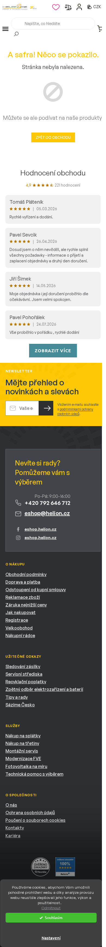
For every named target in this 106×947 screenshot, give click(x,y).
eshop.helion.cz (40, 529)
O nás (11, 805)
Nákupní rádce (20, 635)
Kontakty (14, 827)
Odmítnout (51, 908)
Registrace (16, 620)
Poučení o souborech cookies (35, 820)
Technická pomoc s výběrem (34, 774)
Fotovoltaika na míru (26, 766)
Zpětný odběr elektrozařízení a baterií (44, 689)
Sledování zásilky (22, 666)
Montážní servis (21, 751)
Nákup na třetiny (22, 743)
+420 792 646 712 (47, 502)
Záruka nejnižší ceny (26, 605)
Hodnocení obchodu (53, 172)
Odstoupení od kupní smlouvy (35, 589)
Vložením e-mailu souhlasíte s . (77, 409)
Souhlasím (54, 917)
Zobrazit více (53, 350)
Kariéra (12, 835)
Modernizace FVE (23, 758)
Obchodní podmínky (25, 574)
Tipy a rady (16, 697)
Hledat (16, 35)
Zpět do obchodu (53, 137)
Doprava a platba (22, 582)
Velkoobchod (19, 628)
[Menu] (5, 28)
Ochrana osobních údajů (30, 812)
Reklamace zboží (22, 597)
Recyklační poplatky (25, 681)
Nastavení (51, 937)
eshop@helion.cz (47, 513)
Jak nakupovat (20, 612)
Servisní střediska (23, 674)
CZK (97, 6)
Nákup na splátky (22, 735)
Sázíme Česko (20, 704)
